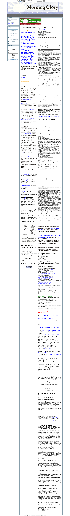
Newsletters (23, 191)
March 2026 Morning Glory (28, 38)
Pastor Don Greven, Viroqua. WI (50, 335)
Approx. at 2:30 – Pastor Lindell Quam (44, 282)
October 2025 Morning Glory (28, 46)
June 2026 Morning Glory (27, 35)
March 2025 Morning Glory (28, 55)
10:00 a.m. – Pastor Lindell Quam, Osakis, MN (45, 277)
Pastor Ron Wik (48, 348)
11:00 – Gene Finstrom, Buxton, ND (44, 278)
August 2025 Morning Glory (28, 50)
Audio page (27, 174)
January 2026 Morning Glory (28, 39)
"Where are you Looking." (26, 100)
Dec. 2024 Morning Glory (27, 58)
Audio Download (31, 80)
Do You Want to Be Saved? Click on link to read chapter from (49, 236)
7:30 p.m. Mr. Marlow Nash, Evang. (44, 283)
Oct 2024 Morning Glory (27, 60)
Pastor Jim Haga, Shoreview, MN (51, 330)
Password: (13, 51)
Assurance (23, 215)
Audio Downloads (26, 134)
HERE (44, 29)
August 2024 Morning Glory (28, 63)
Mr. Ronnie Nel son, (52, 269)
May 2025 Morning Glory (27, 53)
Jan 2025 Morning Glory (27, 56)
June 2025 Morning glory (27, 52)
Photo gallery (26, 180)
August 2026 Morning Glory (28, 32)
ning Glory (23, 77)
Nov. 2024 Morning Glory (27, 59)
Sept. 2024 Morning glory (27, 62)
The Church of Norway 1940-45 (28, 119)
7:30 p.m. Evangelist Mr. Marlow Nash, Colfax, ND (46, 273)
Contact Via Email (11, 23)
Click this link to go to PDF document (48, 116)
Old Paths (31, 109)
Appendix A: (24, 209)
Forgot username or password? (13, 59)
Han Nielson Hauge (25, 185)
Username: (13, 49)
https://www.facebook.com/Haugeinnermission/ (51, 394)
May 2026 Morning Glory (27, 36)
